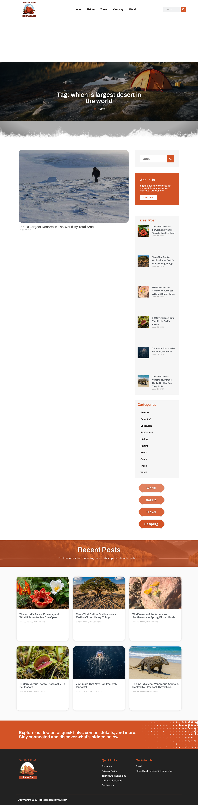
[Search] (183, 9)
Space (144, 459)
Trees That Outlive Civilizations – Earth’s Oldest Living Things (163, 260)
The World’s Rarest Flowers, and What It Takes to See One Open (163, 229)
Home (78, 9)
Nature (91, 9)
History (144, 439)
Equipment (146, 432)
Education (146, 425)
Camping (118, 9)
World (132, 9)
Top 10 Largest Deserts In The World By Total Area (56, 227)
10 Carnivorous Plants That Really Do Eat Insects (163, 321)
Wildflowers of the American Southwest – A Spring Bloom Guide (163, 290)
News (143, 452)
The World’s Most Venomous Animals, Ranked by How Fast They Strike (155, 686)
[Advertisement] (99, 40)
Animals (145, 412)
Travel (103, 9)
